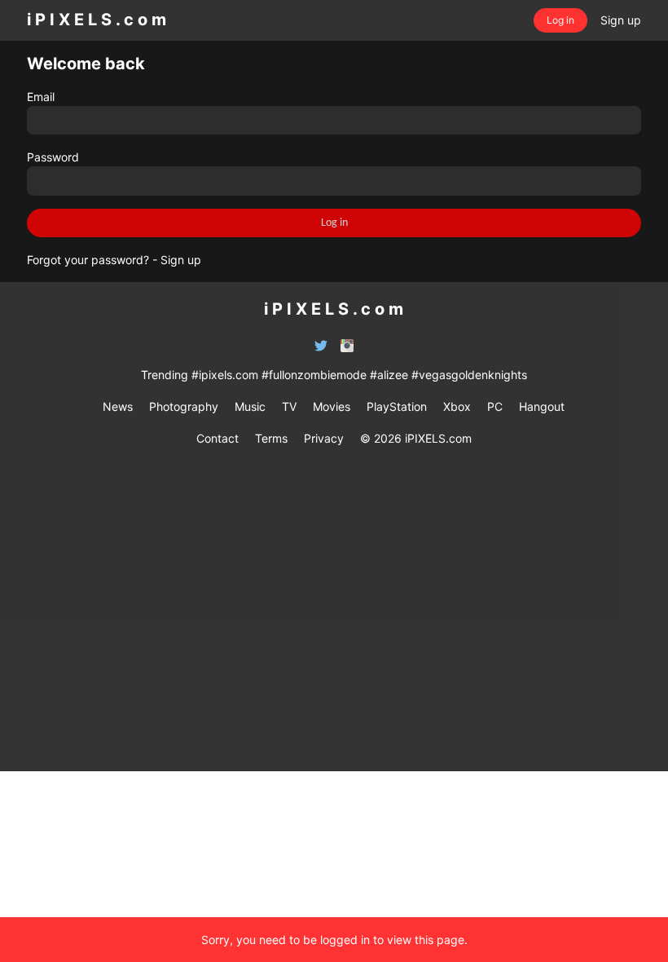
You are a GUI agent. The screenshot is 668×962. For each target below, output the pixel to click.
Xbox (457, 406)
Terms (271, 438)
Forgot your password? (88, 260)
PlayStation (397, 406)
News (118, 406)
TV (289, 406)
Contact (217, 438)
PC (495, 406)
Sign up (180, 260)
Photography (183, 406)
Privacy (324, 438)
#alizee (389, 375)
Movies (331, 406)
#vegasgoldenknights (469, 375)
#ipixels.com (224, 375)
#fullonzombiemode (314, 375)
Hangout (542, 406)
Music (250, 406)
